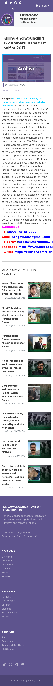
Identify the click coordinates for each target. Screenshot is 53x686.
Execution (7, 560)
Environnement (10, 612)
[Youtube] (23, 665)
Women (6, 568)
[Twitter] (5, 665)
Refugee (6, 576)
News (6, 90)
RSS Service (8, 649)
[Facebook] (17, 665)
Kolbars (16, 90)
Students (6, 609)
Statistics (6, 616)
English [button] (42, 5)
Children (6, 605)
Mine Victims (8, 601)
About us (6, 637)
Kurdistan (6, 597)
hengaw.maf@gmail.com (31, 237)
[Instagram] (11, 665)
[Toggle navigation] (48, 19)
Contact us (7, 641)
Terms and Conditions (13, 645)
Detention (7, 557)
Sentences (7, 564)
